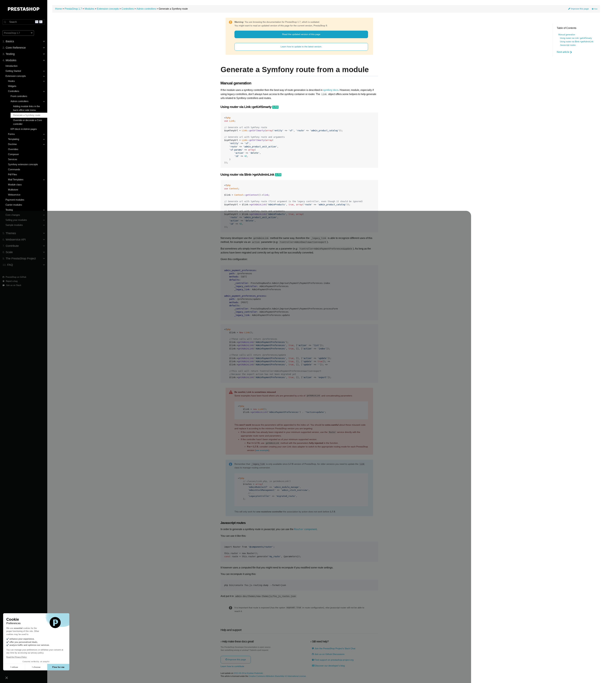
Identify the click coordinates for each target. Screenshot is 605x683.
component (305, 529)
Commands (14, 169)
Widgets (12, 86)
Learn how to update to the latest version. (301, 46)
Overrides (13, 149)
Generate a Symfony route (26, 115)
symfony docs (330, 90)
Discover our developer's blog (329, 666)
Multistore (13, 189)
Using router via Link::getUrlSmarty (576, 38)
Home (58, 8)
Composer (13, 154)
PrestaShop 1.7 (73, 8)
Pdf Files (12, 174)
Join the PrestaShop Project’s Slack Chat (334, 648)
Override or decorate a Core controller (27, 122)
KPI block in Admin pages (24, 129)
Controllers (127, 8)
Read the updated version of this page (301, 34)
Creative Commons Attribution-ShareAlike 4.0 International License (277, 676)
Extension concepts (108, 8)
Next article (563, 52)
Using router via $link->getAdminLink (576, 42)
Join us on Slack (13, 285)
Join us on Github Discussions (329, 654)
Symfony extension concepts (23, 164)
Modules (89, 8)
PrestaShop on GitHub (15, 277)
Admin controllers (146, 8)
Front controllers (19, 96)
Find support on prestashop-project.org (334, 660)
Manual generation (566, 35)
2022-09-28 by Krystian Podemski (248, 673)
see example (262, 450)
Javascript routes (568, 45)
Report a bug (11, 281)
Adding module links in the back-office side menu (26, 108)
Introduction (11, 66)
